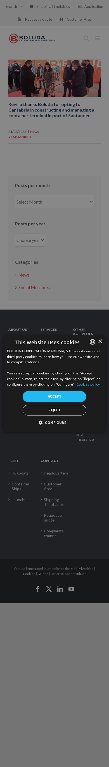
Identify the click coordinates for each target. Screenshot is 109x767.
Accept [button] (54, 396)
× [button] (100, 341)
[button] (54, 422)
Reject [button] (54, 410)
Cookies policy (88, 384)
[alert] (54, 383)
